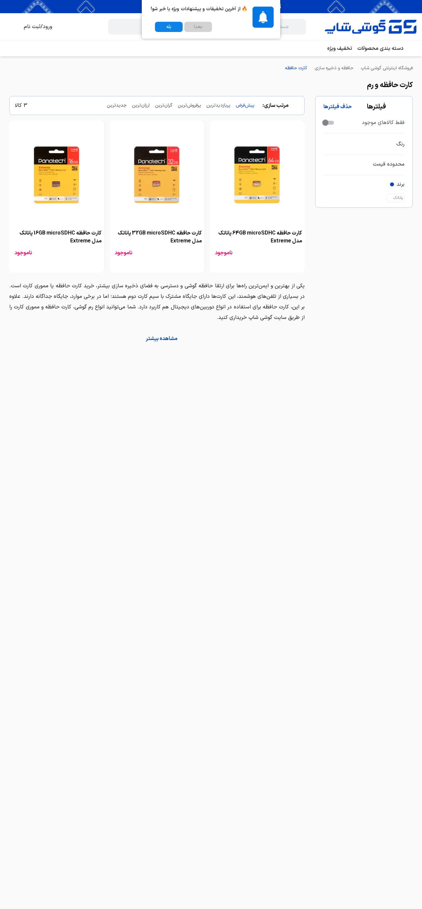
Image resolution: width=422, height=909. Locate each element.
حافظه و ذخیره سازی (334, 68)
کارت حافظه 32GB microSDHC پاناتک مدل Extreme (160, 237)
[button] (157, 339)
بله (168, 27)
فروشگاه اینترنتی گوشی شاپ (387, 68)
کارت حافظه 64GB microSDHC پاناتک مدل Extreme (260, 237)
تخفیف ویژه (339, 48)
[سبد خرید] (10, 26)
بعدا (198, 27)
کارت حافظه (296, 68)
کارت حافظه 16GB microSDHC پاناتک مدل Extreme (60, 237)
